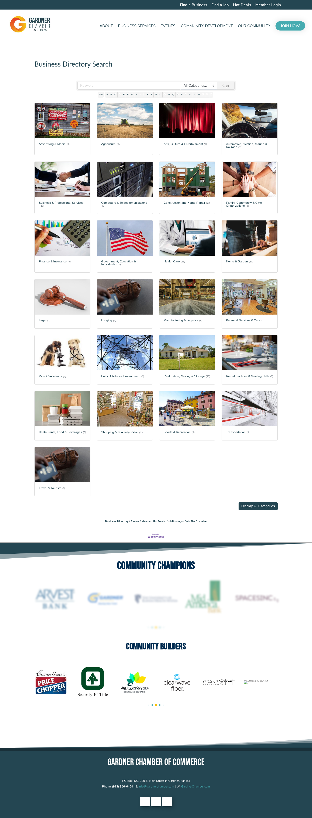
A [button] (107, 94)
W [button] (199, 94)
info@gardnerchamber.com (156, 787)
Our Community (254, 26)
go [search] (227, 85)
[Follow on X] (156, 801)
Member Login (268, 5)
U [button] (190, 94)
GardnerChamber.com (195, 787)
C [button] (115, 94)
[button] (258, 506)
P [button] (169, 94)
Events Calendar (141, 521)
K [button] (148, 94)
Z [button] (211, 94)
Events (168, 26)
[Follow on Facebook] (145, 801)
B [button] (111, 94)
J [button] (143, 94)
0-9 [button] (101, 94)
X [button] (203, 94)
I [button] (140, 94)
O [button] (165, 94)
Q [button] (173, 94)
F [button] (128, 94)
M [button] (156, 94)
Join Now (290, 25)
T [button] (186, 94)
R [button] (177, 94)
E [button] (124, 94)
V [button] (194, 94)
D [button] (119, 94)
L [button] (151, 94)
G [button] (132, 94)
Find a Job (220, 5)
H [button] (136, 94)
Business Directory (117, 521)
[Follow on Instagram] (167, 801)
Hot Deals (242, 5)
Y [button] (207, 94)
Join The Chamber (196, 521)
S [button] (182, 94)
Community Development (207, 26)
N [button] (160, 94)
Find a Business (193, 5)
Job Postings (175, 521)
